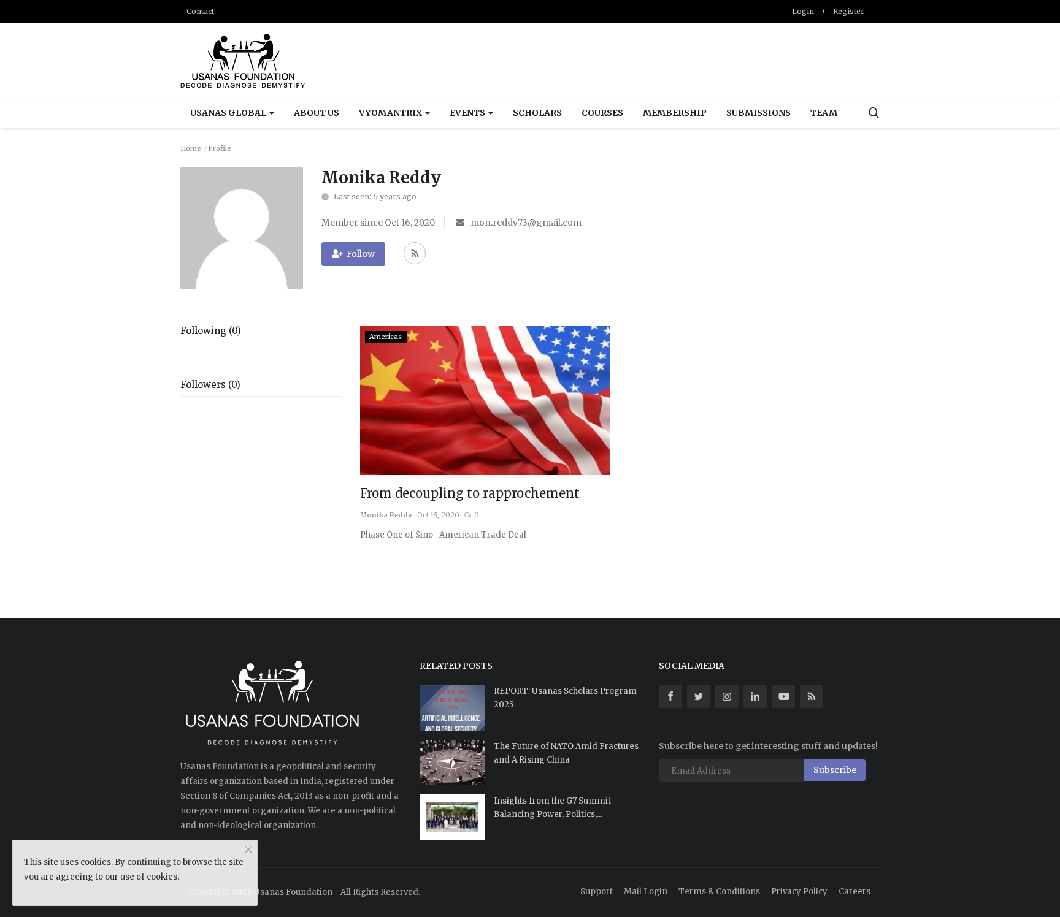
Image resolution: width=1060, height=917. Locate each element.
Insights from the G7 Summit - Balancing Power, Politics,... (555, 808)
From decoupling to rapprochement (470, 493)
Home (190, 148)
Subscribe (834, 769)
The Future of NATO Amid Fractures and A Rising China (566, 753)
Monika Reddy (386, 515)
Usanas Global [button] (229, 112)
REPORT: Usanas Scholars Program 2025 (565, 698)
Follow (361, 253)
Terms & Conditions (719, 891)
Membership (675, 112)
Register (848, 11)
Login (803, 11)
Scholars (537, 112)
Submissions (758, 112)
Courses (602, 112)
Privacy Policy (799, 891)
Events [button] (468, 112)
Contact (200, 11)
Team (823, 112)
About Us (316, 112)
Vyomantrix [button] (391, 112)
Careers (854, 891)
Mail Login (645, 891)
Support (596, 891)
